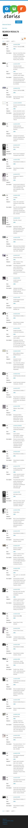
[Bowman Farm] (4, 713)
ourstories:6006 (16, 313)
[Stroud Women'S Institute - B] (4, 158)
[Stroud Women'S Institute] (4, 643)
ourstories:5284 (16, 628)
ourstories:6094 (16, 124)
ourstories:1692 (16, 195)
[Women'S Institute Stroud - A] (4, 699)
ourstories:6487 (16, 644)
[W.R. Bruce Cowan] (4, 491)
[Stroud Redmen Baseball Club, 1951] (4, 752)
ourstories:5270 (16, 145)
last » (13, 41)
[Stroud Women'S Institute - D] (4, 530)
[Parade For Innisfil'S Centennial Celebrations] (4, 327)
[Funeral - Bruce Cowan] (4, 627)
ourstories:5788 (16, 753)
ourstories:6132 (16, 613)
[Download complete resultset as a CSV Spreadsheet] (22, 38)
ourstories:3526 (16, 568)
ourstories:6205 (16, 451)
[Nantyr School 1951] (4, 613)
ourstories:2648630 (17, 425)
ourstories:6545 (16, 678)
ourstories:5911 (16, 159)
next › (8, 41)
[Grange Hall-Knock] (4, 734)
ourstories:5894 (16, 659)
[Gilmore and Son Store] (4, 254)
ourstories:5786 (16, 237)
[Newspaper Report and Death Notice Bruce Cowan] (4, 776)
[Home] (14, 4)
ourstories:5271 (16, 174)
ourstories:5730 (16, 466)
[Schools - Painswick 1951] (4, 43)
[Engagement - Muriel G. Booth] (4, 173)
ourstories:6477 (16, 255)
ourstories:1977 (16, 545)
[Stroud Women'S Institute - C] (4, 313)
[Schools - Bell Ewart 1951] (4, 87)
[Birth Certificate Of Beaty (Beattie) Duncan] (4, 350)
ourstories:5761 (16, 88)
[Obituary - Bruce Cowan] (4, 405)
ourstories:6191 (16, 531)
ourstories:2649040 (17, 102)
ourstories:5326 (16, 510)
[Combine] (4, 194)
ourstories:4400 (16, 218)
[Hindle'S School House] (4, 236)
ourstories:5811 (16, 328)
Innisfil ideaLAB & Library (8, 820)
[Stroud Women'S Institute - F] (4, 387)
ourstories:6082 (16, 699)
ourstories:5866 (16, 44)
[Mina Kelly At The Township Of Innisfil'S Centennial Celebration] (4, 588)
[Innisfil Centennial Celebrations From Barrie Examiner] (4, 123)
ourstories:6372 (16, 388)
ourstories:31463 (17, 351)
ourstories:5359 (16, 492)
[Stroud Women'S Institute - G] (4, 450)
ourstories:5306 (16, 406)
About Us (5, 819)
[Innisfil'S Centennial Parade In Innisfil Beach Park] (4, 465)
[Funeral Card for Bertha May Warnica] (4, 102)
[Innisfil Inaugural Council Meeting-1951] (4, 296)
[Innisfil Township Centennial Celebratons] (4, 677)
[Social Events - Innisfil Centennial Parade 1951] (4, 658)
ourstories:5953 (16, 589)
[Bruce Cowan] (4, 144)
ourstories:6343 (16, 63)
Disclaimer (5, 822)
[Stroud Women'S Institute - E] (4, 796)
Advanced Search (6, 24)
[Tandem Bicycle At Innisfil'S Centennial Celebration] (4, 424)
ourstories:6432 (16, 373)
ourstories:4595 (16, 297)
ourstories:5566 (16, 278)
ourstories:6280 (16, 797)
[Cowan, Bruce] (4, 509)
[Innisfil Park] (4, 567)
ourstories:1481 (16, 714)
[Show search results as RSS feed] (25, 38)
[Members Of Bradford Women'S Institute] (4, 544)
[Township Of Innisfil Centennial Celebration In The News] (4, 63)
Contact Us (5, 824)
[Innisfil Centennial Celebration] (4, 277)
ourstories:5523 (16, 735)
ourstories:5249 (16, 777)
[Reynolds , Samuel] (4, 217)
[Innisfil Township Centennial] (4, 373)
